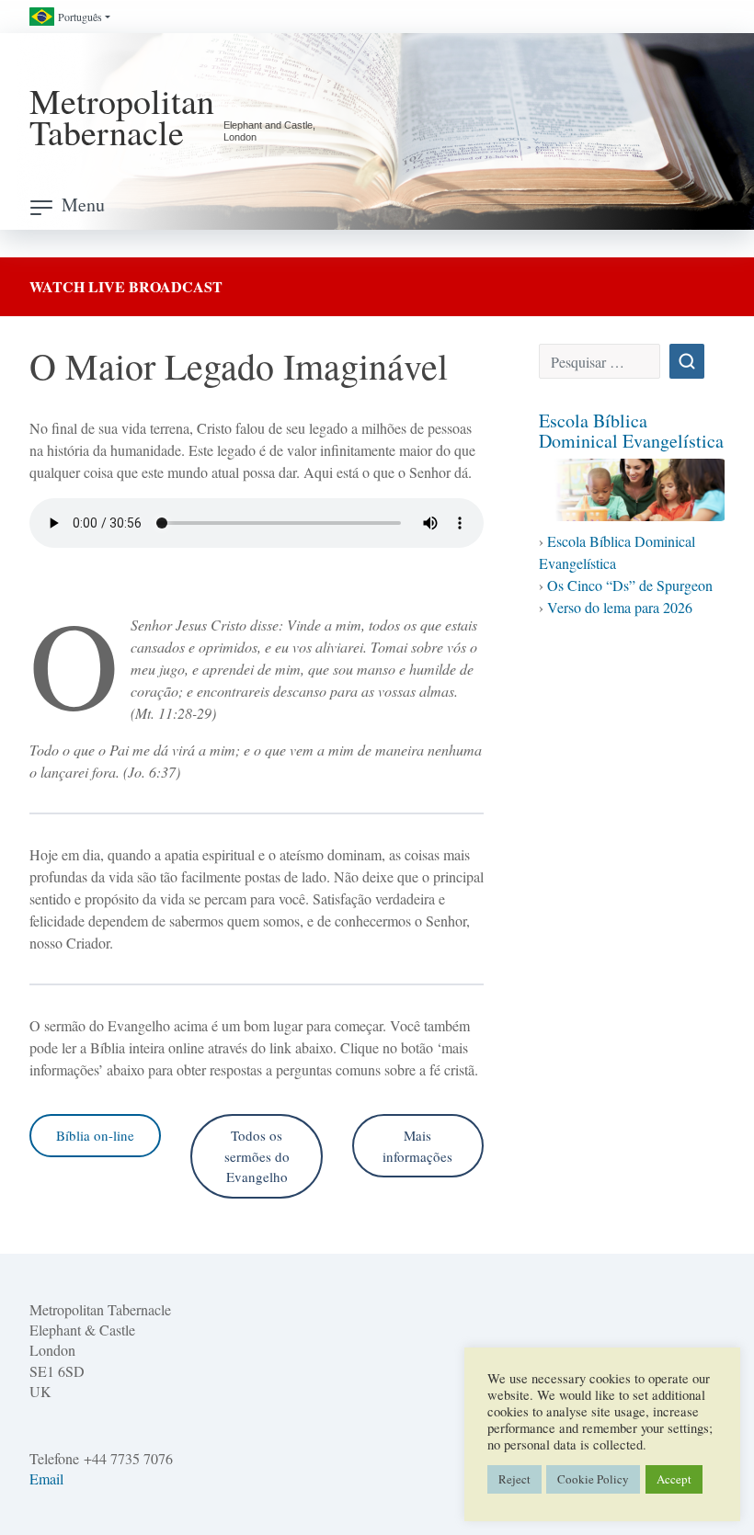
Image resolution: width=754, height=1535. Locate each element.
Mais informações (417, 1145)
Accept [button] (674, 1479)
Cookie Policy (593, 1479)
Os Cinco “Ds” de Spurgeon (630, 585)
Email (46, 1478)
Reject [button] (514, 1479)
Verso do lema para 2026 (619, 607)
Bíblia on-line (95, 1135)
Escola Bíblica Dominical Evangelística (631, 430)
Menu (83, 204)
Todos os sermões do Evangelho (257, 1156)
